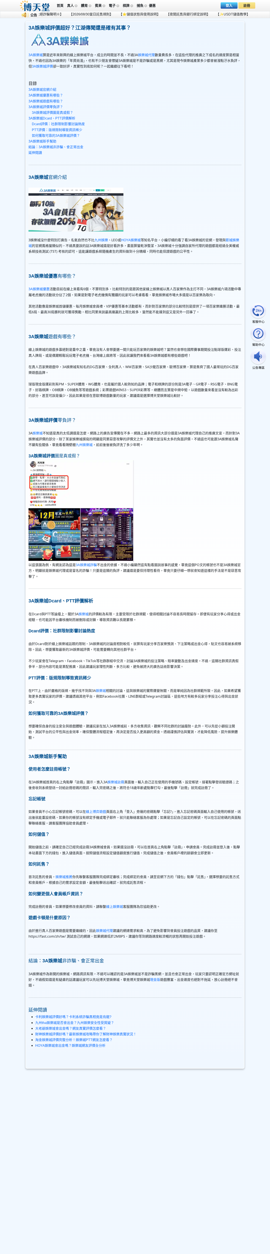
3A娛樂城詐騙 (86, 565)
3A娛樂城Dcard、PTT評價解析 (51, 118)
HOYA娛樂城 (131, 240)
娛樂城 (37, 433)
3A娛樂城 (35, 55)
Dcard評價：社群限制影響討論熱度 (58, 124)
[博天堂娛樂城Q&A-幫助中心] (258, 336)
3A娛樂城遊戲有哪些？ (45, 101)
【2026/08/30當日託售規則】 (60, 14)
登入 (229, 5)
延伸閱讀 (35, 153)
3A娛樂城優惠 (39, 289)
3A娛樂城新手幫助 (42, 141)
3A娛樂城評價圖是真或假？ (52, 112)
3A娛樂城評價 (42, 66)
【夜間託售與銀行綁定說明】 (158, 14)
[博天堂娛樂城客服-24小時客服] (258, 313)
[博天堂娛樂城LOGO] (35, 5)
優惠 (152, 5)
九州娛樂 (101, 240)
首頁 (60, 5)
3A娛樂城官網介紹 (42, 89)
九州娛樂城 (84, 445)
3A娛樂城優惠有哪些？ (45, 95)
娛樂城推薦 (63, 877)
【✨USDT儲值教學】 (202, 14)
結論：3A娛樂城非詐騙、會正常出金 (55, 147)
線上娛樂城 (114, 906)
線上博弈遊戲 (96, 811)
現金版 (155, 980)
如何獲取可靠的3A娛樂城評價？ (56, 135)
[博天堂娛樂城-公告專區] (258, 359)
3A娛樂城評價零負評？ (45, 107)
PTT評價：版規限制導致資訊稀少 (57, 130)
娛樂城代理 (146, 55)
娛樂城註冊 (115, 782)
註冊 (246, 5)
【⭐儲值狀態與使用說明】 (109, 14)
